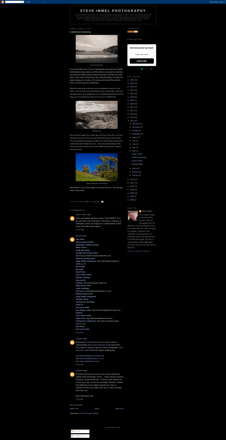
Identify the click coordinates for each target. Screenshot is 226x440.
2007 (132, 196)
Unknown (79, 236)
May (134, 147)
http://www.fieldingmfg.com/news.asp (90, 356)
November (136, 127)
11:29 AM (80, 230)
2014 (132, 117)
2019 (132, 100)
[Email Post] (102, 201)
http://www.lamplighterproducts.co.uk (90, 358)
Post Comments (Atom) (89, 413)
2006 (132, 200)
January (135, 175)
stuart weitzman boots (95, 342)
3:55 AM (79, 399)
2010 (132, 186)
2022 (132, 90)
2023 (132, 87)
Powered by (135, 69)
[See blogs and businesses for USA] (132, 32)
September (136, 134)
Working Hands (137, 164)
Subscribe (142, 61)
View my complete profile (138, 251)
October (135, 130)
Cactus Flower (137, 161)
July (134, 141)
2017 (132, 107)
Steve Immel (147, 211)
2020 (132, 97)
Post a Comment (76, 405)
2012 (132, 179)
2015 (132, 114)
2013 (132, 121)
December (136, 124)
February (135, 172)
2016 (132, 111)
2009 (132, 190)
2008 (132, 193)
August (135, 137)
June (134, 144)
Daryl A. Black (81, 215)
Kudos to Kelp (137, 154)
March (134, 168)
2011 (132, 183)
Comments (79, 436)
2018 (132, 104)
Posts (76, 431)
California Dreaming (139, 157)
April (134, 151)
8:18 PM (79, 365)
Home (97, 409)
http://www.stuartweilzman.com (87, 361)
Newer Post (74, 409)
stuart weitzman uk (100, 345)
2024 (132, 83)
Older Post (119, 409)
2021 (132, 94)
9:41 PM (79, 333)
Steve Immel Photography (113, 11)
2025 (132, 80)
